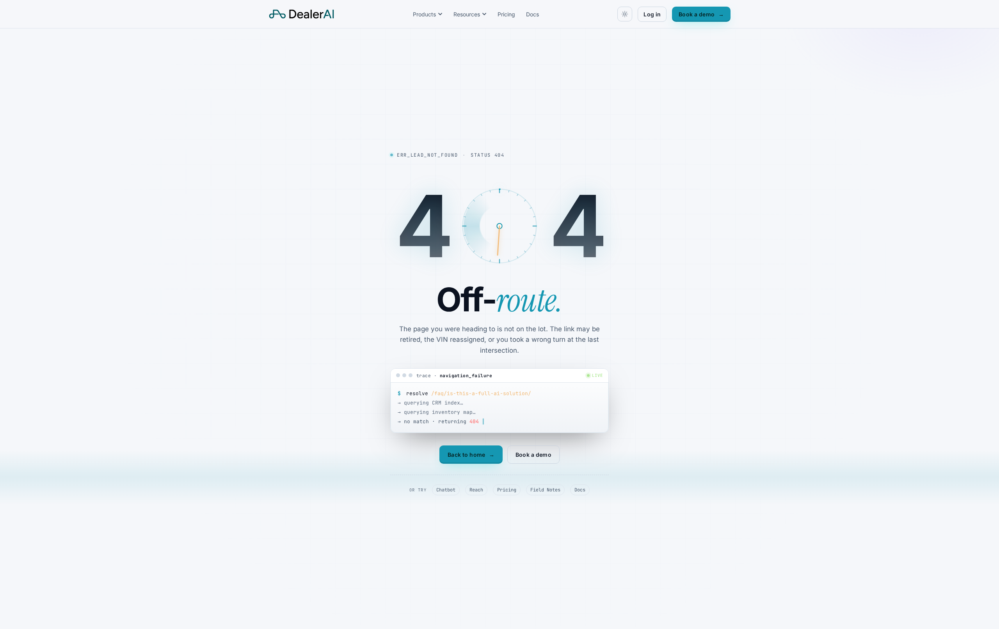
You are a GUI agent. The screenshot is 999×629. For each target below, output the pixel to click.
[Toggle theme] (624, 14)
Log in (652, 14)
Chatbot (445, 490)
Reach (476, 490)
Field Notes (545, 490)
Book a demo (701, 14)
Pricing (506, 14)
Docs (532, 14)
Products (424, 14)
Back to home (471, 454)
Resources (466, 14)
